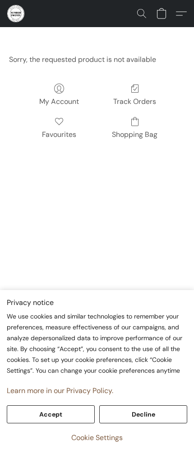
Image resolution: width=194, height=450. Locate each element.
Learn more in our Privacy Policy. (60, 390)
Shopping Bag (134, 134)
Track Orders (134, 101)
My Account (59, 101)
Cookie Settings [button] (97, 437)
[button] (16, 13)
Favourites (59, 134)
